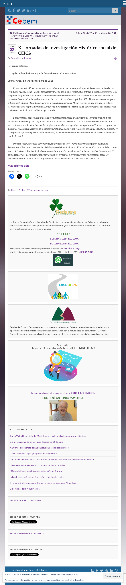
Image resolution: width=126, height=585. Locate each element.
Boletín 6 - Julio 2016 (21, 190)
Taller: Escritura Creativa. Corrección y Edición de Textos (37, 477)
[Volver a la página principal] (63, 20)
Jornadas (45, 190)
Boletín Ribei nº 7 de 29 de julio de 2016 (94, 33)
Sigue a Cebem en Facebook (25, 501)
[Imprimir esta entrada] (115, 58)
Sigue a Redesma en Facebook (27, 533)
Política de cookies (76, 580)
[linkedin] (29, 10)
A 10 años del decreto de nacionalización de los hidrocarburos (39, 447)
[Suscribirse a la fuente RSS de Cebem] (9, 10)
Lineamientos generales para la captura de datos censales (37, 465)
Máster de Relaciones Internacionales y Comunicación (36, 471)
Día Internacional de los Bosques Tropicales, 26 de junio (36, 441)
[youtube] (23, 10)
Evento (36, 190)
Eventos (27, 58)
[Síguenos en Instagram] (34, 10)
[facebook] (14, 10)
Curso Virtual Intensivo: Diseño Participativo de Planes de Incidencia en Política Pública (52, 459)
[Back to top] (119, 567)
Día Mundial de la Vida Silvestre (25, 488)
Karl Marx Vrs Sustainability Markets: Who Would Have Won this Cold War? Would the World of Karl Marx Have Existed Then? (35, 36)
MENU (7, 4)
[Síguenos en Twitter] (18, 10)
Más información (18, 165)
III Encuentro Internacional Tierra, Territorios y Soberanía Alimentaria (43, 483)
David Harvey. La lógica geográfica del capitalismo (33, 453)
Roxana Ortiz (16, 58)
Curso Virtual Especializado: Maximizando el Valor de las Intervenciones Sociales (48, 436)
